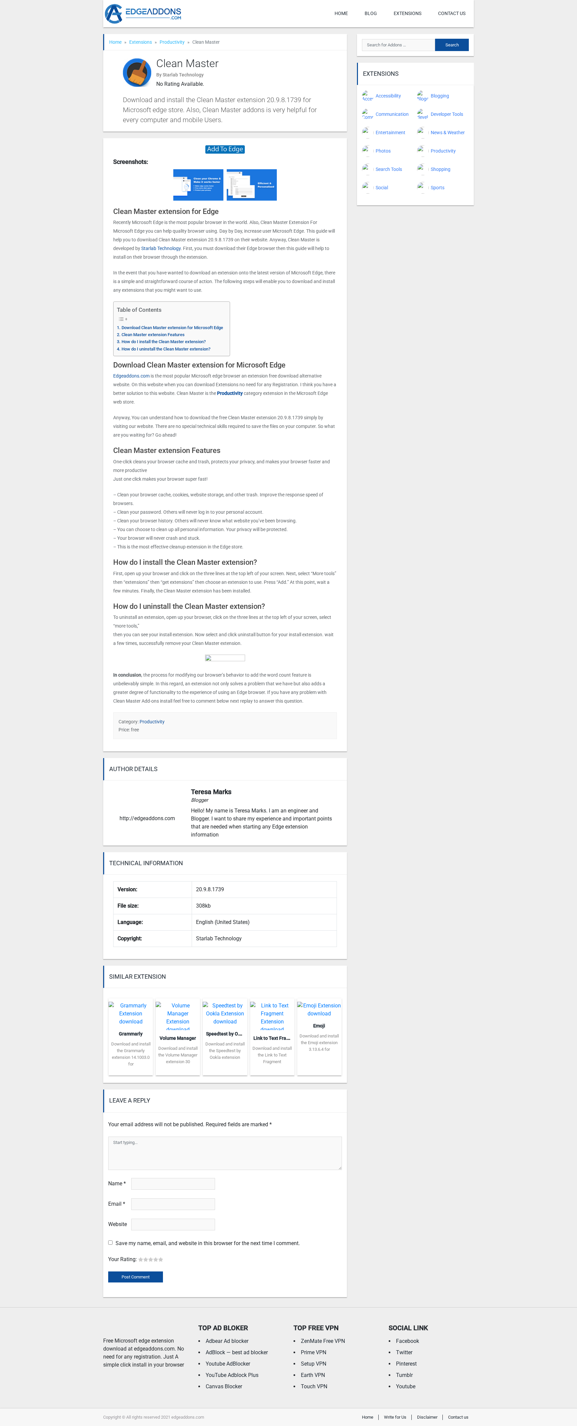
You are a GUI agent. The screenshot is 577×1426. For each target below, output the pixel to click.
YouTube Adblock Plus (232, 1375)
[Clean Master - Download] (225, 149)
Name (117, 1183)
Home (341, 13)
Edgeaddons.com (131, 376)
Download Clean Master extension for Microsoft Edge (172, 327)
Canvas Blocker (224, 1386)
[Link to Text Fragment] (272, 1013)
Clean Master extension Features (153, 334)
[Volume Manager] (178, 1013)
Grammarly (131, 1033)
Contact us (451, 13)
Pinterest (406, 1364)
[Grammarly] (131, 1011)
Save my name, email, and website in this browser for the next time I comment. (208, 1243)
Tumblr (404, 1375)
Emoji (319, 1025)
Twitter (404, 1352)
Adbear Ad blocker (227, 1341)
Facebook (407, 1341)
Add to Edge (130, 1070)
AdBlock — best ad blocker (237, 1352)
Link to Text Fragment (276, 1038)
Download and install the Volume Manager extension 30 (178, 1055)
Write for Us (395, 1417)
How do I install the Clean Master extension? (164, 341)
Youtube (405, 1386)
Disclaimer (427, 1417)
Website (117, 1224)
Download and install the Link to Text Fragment (272, 1055)
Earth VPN (313, 1375)
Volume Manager (178, 1038)
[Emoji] (319, 1007)
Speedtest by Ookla (226, 1033)
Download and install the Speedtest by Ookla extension (225, 1050)
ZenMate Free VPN (323, 1341)
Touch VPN (314, 1386)
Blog (371, 13)
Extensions (407, 13)
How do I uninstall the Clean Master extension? (166, 348)
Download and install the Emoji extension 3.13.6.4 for (319, 1042)
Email (116, 1204)
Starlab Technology (161, 248)
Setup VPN (313, 1364)
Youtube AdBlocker (228, 1364)
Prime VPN (313, 1352)
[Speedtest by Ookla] (225, 1011)
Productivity (172, 42)
